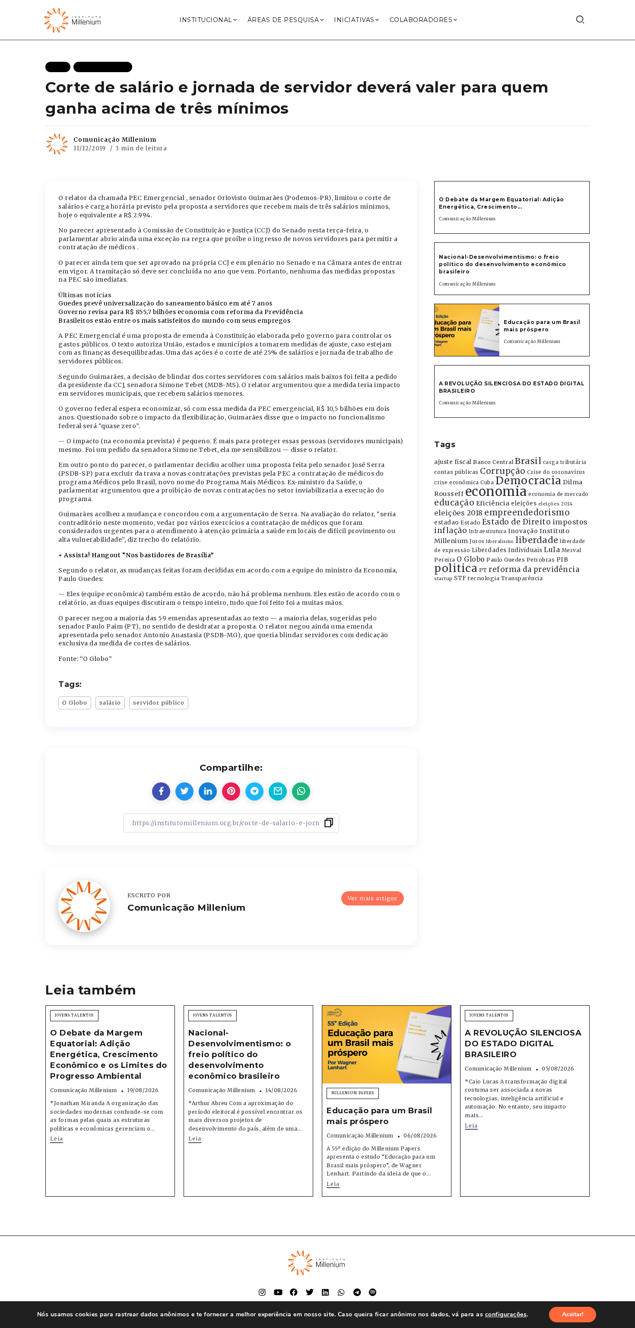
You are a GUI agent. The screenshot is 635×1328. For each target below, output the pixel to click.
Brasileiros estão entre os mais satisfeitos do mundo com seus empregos (174, 320)
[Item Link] (467, 330)
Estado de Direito (516, 522)
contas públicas (456, 472)
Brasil (528, 461)
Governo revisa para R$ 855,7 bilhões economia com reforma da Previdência (180, 312)
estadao (446, 522)
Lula (552, 549)
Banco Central (493, 462)
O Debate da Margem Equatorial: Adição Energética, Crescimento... (501, 203)
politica (455, 568)
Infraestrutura (488, 531)
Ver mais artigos (372, 898)
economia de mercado (558, 494)
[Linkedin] (325, 1292)
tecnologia (483, 578)
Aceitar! (572, 1314)
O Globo (74, 702)
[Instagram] (262, 1292)
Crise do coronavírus (556, 472)
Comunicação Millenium (114, 139)
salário (110, 702)
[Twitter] (310, 1292)
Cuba (487, 483)
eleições (524, 503)
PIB (562, 559)
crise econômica (456, 483)
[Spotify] (373, 1292)
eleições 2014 (555, 504)
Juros (477, 541)
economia (496, 491)
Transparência (522, 578)
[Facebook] (294, 1292)
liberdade (537, 540)
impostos (570, 522)
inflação (450, 530)
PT (483, 570)
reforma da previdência (534, 569)
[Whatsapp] (341, 1292)
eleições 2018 (458, 512)
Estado (470, 522)
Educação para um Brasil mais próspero (542, 326)
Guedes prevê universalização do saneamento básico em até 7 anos (165, 303)
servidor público (158, 702)
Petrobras (541, 559)
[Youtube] (278, 1292)
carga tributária (565, 462)
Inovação (523, 531)
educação (454, 503)
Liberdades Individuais (507, 550)
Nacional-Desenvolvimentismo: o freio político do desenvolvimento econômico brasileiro (502, 264)
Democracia (528, 480)
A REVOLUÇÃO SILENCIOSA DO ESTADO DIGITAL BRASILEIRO (523, 1043)
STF (460, 578)
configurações (506, 1314)
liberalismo (500, 541)
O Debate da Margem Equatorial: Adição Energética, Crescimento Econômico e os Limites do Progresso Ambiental (108, 1054)
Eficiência (493, 503)
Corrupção (503, 471)
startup (443, 578)
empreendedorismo (527, 513)
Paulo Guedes (505, 559)
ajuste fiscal (453, 462)
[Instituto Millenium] (73, 19)
